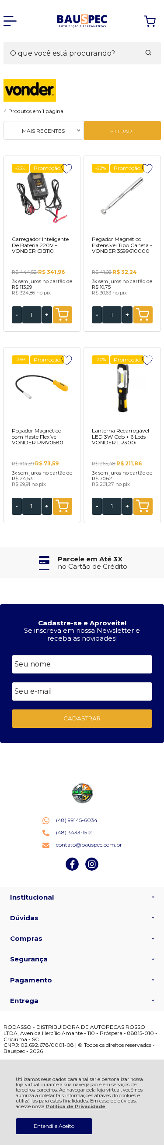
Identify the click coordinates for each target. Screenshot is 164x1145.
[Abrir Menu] (10, 21)
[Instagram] (91, 868)
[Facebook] (72, 868)
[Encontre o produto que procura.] (148, 53)
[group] (82, 563)
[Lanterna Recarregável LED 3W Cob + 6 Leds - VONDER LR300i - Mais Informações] (122, 388)
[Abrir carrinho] (150, 21)
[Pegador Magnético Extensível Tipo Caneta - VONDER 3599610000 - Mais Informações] (122, 197)
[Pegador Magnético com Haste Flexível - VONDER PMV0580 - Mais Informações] (42, 388)
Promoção (47, 168)
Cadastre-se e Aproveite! (82, 623)
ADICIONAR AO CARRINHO (62, 314)
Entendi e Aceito (54, 1126)
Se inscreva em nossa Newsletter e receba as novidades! (82, 634)
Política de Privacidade (75, 1107)
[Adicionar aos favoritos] (66, 169)
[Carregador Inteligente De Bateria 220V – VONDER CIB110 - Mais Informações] (42, 197)
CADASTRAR (82, 718)
